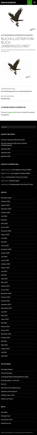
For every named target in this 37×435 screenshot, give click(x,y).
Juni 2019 (4, 271)
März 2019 (4, 282)
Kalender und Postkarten (9, 391)
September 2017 (6, 308)
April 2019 (4, 279)
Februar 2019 (5, 286)
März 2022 (4, 223)
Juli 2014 (4, 352)
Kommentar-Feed (6, 419)
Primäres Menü (34, 2)
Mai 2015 (4, 341)
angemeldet (12, 112)
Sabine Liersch (20, 50)
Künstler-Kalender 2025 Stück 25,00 (13, 140)
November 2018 (6, 293)
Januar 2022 (5, 227)
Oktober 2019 (5, 264)
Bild (2, 50)
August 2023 (5, 205)
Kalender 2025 (5, 149)
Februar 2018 (5, 301)
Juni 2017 (4, 312)
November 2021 (6, 231)
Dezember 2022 (6, 209)
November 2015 (6, 334)
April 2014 (4, 356)
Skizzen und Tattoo (7, 399)
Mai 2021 (4, 242)
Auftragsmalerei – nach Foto (10, 380)
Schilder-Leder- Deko (8, 395)
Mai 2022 (4, 220)
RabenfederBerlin (8, 2)
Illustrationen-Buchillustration (10, 388)
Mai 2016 (4, 323)
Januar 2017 (5, 319)
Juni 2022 (4, 216)
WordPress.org (6, 423)
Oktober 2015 (5, 337)
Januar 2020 (5, 260)
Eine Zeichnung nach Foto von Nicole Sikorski (16, 90)
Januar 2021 (5, 245)
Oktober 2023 (5, 201)
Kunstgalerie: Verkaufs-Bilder (21, 169)
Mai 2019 (4, 275)
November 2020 (6, 249)
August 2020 (5, 253)
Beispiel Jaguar (14, 181)
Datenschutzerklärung (7, 432)
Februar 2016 (5, 326)
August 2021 (5, 234)
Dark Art (3, 384)
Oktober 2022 (5, 212)
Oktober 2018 (5, 297)
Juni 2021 (4, 238)
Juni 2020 (4, 256)
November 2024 (6, 198)
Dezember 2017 (6, 304)
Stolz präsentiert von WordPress (24, 432)
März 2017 (4, 315)
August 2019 (5, 268)
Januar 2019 (5, 290)
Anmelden (4, 412)
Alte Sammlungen (6, 373)
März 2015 (4, 345)
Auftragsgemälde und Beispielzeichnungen (17, 35)
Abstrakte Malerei (7, 369)
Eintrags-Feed (5, 416)
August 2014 (5, 348)
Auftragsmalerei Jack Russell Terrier (21, 184)
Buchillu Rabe (7, 97)
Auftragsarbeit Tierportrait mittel (17, 177)
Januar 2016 (5, 330)
